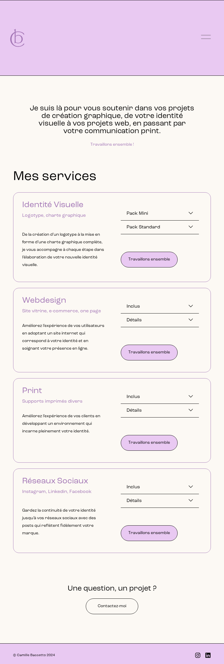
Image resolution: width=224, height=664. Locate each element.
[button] (160, 214)
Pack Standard (143, 227)
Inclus (133, 306)
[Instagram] (198, 655)
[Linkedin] (208, 655)
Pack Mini (137, 213)
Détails (134, 320)
